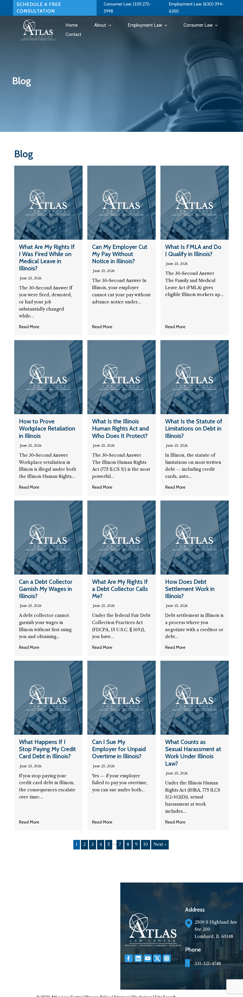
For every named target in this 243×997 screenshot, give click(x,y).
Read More (29, 326)
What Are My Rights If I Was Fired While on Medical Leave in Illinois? (47, 257)
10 (145, 844)
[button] (108, 25)
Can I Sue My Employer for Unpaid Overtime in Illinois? (119, 749)
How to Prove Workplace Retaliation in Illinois (47, 428)
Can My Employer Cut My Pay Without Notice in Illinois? (119, 254)
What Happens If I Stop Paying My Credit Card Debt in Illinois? (47, 749)
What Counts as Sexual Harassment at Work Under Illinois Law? (193, 752)
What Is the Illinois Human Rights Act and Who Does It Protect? (120, 428)
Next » (160, 844)
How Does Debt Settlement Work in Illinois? (190, 589)
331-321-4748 (208, 963)
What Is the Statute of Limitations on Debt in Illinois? (193, 428)
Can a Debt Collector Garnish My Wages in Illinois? (45, 589)
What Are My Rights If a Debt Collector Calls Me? (120, 589)
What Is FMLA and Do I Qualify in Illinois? (193, 250)
